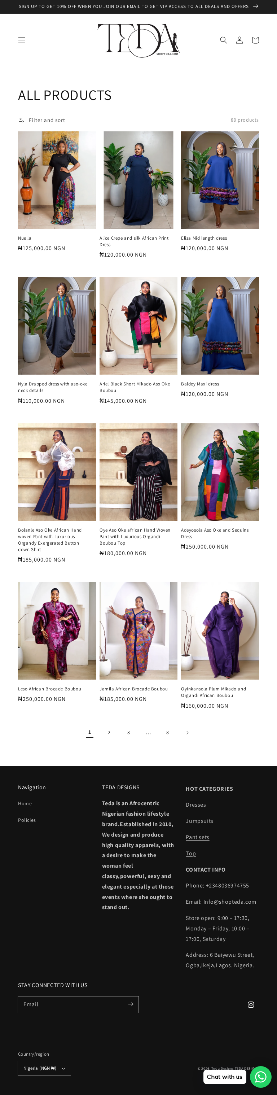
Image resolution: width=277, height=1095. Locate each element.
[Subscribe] (130, 1004)
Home (25, 803)
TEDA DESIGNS (247, 1068)
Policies (27, 820)
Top (191, 853)
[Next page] (187, 733)
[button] (22, 40)
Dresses (196, 804)
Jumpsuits (199, 821)
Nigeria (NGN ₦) (39, 1068)
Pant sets (197, 837)
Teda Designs (222, 1068)
